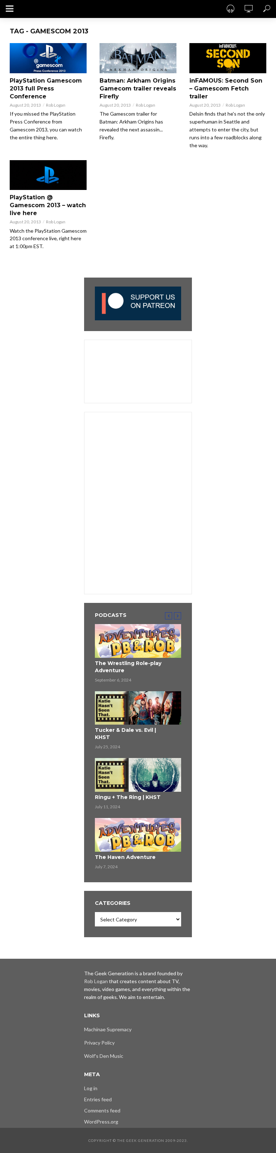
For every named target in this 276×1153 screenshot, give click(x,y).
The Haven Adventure (125, 857)
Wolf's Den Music (103, 1056)
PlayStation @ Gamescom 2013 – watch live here (48, 205)
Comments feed (102, 1110)
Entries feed (98, 1099)
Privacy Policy (99, 1043)
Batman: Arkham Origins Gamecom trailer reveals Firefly (138, 88)
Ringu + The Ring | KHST (128, 797)
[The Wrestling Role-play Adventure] (138, 641)
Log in (90, 1088)
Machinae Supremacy (108, 1029)
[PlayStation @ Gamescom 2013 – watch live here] (48, 175)
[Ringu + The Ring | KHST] (138, 775)
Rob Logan (55, 105)
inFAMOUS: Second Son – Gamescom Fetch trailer (225, 88)
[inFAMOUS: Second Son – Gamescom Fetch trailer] (227, 58)
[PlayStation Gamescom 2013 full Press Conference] (48, 58)
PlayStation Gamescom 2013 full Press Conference (46, 88)
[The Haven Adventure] (138, 835)
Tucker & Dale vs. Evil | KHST (125, 733)
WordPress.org (101, 1122)
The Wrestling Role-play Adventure (128, 667)
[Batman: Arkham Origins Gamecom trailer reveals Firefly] (138, 58)
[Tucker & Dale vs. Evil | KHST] (138, 708)
